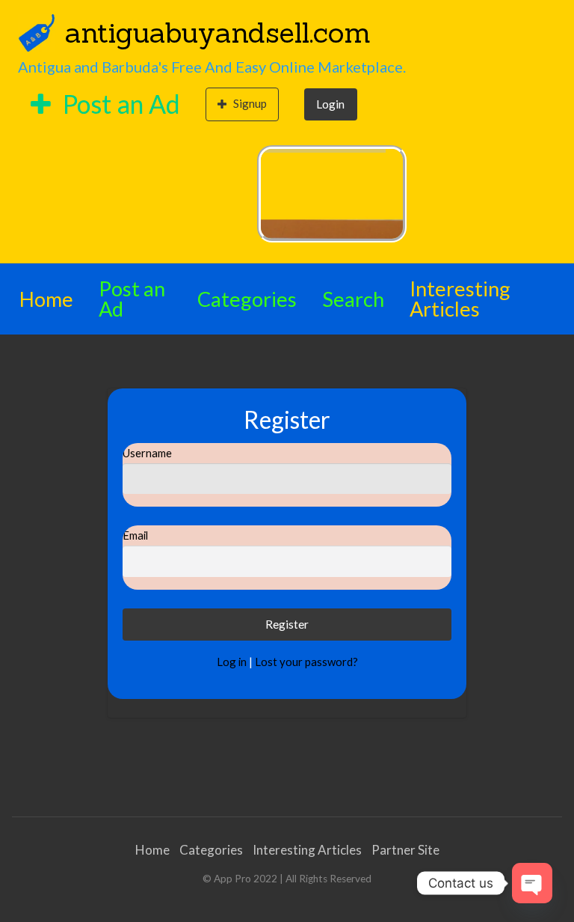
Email (135, 535)
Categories (247, 299)
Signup (250, 103)
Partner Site (405, 850)
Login (330, 104)
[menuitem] (105, 104)
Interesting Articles (460, 298)
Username (147, 453)
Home (46, 299)
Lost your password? (306, 661)
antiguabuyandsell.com (218, 32)
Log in (232, 661)
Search (353, 299)
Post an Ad (119, 103)
